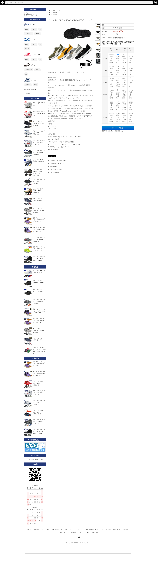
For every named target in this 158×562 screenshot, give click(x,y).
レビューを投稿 (54, 172)
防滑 (35, 85)
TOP (49, 10)
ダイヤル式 (28, 70)
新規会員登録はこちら (30, 15)
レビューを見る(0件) (56, 169)
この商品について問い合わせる (59, 160)
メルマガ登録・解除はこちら (34, 459)
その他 (37, 33)
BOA (26, 29)
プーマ (54, 10)
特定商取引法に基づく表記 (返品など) (112, 131)
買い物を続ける (54, 166)
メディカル (28, 33)
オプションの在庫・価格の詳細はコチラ (113, 38)
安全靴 (55, 12)
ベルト (34, 29)
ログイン (26, 13)
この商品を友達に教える (57, 163)
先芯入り (28, 85)
